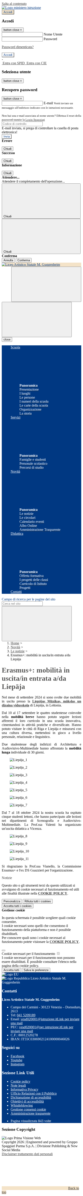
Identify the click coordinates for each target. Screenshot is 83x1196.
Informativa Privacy (24, 1089)
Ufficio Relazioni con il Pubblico (34, 1093)
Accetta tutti (18, 906)
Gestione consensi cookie (28, 1109)
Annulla (8, 260)
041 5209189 (26, 1015)
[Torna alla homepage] (41, 265)
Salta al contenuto (14, 4)
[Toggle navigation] (37, 319)
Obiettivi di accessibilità (27, 1101)
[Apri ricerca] (46, 284)
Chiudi (8, 148)
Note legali (18, 1085)
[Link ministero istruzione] (21, 8)
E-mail (48, 103)
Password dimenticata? (18, 47)
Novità (15, 647)
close (7, 339)
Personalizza (12, 901)
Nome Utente (53, 34)
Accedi (8, 12)
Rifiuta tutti (38, 901)
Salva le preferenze (36, 970)
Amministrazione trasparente (30, 1113)
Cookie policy (20, 1081)
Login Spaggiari (35, 119)
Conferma (23, 260)
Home (15, 643)
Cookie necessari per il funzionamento (29, 954)
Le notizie (18, 651)
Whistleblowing (22, 1105)
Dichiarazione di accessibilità (31, 1097)
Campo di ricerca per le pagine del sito (28, 599)
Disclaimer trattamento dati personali (27, 1154)
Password (50, 39)
